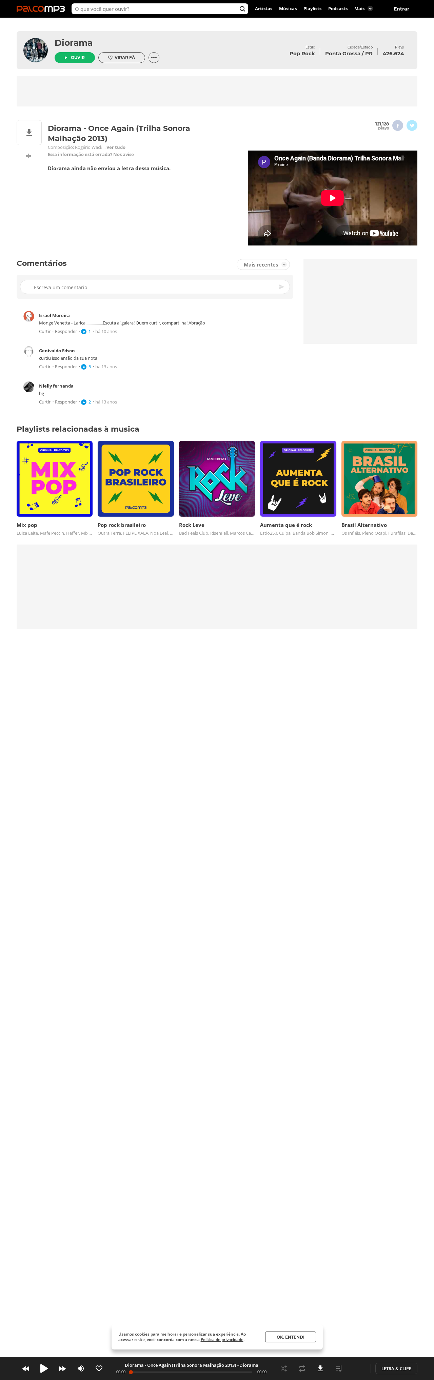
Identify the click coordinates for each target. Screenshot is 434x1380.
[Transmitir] (357, 1368)
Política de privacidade (222, 1339)
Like (99, 1368)
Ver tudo (115, 147)
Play (44, 1368)
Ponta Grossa (342, 53)
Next (62, 1368)
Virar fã (125, 57)
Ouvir (78, 57)
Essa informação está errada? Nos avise (91, 154)
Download (320, 1368)
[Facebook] (397, 125)
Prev (26, 1368)
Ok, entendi (290, 1337)
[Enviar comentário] (282, 287)
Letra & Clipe (396, 1368)
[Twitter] (412, 125)
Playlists (312, 9)
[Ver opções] (154, 57)
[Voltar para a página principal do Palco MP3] (42, 9)
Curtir (45, 331)
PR (369, 53)
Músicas (288, 9)
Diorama (74, 43)
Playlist (339, 1368)
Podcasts (338, 9)
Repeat (302, 1368)
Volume (81, 1368)
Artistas (263, 9)
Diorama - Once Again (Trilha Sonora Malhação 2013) (180, 1365)
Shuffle (284, 1368)
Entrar (401, 9)
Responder (66, 331)
